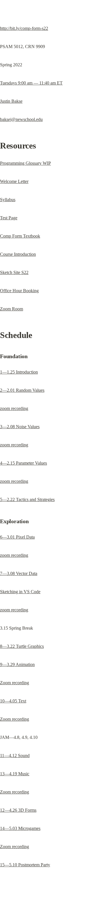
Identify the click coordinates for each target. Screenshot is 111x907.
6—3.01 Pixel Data (17, 537)
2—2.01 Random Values (22, 390)
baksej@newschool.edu (21, 119)
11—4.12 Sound (15, 755)
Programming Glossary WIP (25, 163)
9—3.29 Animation (17, 664)
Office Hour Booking (19, 290)
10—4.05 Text (13, 700)
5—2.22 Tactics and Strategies (27, 499)
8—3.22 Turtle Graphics (22, 646)
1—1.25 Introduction (19, 372)
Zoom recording (14, 682)
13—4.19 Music (14, 773)
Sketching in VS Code (20, 591)
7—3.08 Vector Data (18, 573)
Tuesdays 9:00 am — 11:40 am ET (31, 83)
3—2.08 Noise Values (20, 426)
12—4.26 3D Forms (18, 810)
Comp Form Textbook (20, 236)
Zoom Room (11, 308)
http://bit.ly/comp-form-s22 (24, 28)
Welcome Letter (14, 181)
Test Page (8, 217)
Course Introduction (18, 254)
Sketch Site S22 (14, 272)
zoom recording (14, 408)
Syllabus (7, 199)
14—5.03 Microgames (20, 828)
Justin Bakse (11, 101)
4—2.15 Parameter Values (23, 463)
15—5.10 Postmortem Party (25, 864)
